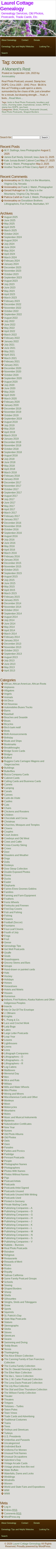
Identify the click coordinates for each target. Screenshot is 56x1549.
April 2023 (9, 294)
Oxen (7, 1144)
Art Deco (8, 700)
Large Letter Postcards (16, 1033)
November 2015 (12, 566)
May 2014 (9, 627)
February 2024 (12, 260)
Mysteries (9, 1120)
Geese (7, 942)
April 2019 (9, 432)
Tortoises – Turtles (13, 1406)
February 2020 (12, 402)
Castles (8, 801)
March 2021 (10, 358)
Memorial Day (11, 1073)
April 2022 (9, 331)
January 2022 (11, 341)
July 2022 (9, 321)
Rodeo (7, 1268)
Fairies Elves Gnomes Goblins (20, 888)
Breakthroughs (12, 747)
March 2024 (10, 257)
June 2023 (9, 287)
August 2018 (11, 455)
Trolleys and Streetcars (16, 1429)
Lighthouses (10, 1043)
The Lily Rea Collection (16, 1386)
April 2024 (9, 254)
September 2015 (13, 573)
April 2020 (9, 395)
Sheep (7, 1292)
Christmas (9, 821)
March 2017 (10, 512)
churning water (15, 104)
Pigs (6, 1177)
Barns (7, 710)
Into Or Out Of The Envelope (19, 1010)
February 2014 (12, 637)
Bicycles (8, 724)
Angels (8, 694)
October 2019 (11, 415)
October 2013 (11, 650)
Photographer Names (15, 1164)
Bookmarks (10, 744)
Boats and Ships (13, 741)
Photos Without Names (16, 1174)
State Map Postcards (15, 1319)
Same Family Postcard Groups (20, 1278)
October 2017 (11, 489)
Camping (9, 788)
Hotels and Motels (13, 989)
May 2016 (9, 546)
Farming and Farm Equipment (20, 895)
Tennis (7, 1349)
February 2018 (12, 475)
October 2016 (11, 529)
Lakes (7, 1030)
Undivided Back (12, 1446)
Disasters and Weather (16, 855)
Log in (7, 1507)
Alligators (9, 690)
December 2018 (12, 442)
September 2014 (13, 613)
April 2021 (9, 354)
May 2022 (9, 328)
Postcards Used (12, 1198)
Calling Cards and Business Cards (22, 781)
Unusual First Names (15, 1453)
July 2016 (9, 539)
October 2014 (11, 610)
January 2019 (11, 438)
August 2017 (11, 496)
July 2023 (9, 284)
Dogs (7, 858)
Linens (7, 1046)
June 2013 (9, 664)
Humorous (9, 996)
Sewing (8, 1285)
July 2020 (9, 385)
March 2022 (10, 334)
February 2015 (12, 597)
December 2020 (12, 368)
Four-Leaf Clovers (13, 929)
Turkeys (8, 1433)
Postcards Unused (38, 109)
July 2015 (9, 580)
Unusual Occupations (15, 1456)
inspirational (28, 104)
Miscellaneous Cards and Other (21, 1097)
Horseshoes (10, 986)
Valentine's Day (12, 1460)
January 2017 (11, 519)
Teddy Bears (10, 1345)
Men (6, 1077)
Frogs (7, 936)
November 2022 (12, 308)
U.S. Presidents (12, 1436)
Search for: (6, 137)
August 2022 (11, 318)
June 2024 (9, 247)
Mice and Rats (11, 1080)
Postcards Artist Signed (16, 1188)
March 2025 (10, 230)
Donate (37, 40)
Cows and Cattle (13, 841)
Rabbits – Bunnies (14, 1245)
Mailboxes (9, 1070)
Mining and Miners (14, 1094)
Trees (7, 1426)
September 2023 (13, 277)
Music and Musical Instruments (20, 1117)
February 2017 (12, 516)
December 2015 (12, 563)
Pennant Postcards (14, 1157)
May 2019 (9, 428)
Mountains (9, 1110)
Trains (7, 1423)
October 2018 (11, 449)
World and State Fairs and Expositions (24, 1487)
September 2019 (13, 418)
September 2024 (13, 237)
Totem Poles (10, 1409)
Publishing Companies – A (18, 1208)
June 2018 (9, 462)
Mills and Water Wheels (16, 1087)
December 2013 (12, 643)
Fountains (9, 925)
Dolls (7, 862)
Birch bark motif (12, 727)
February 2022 (12, 338)
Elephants (9, 885)
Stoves (7, 1332)
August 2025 (11, 217)
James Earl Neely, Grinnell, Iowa (21, 157)
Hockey (8, 976)
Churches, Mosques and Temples (22, 825)
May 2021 (9, 351)
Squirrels (9, 1312)
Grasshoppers (11, 959)
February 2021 (12, 361)
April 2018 (9, 469)
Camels (8, 784)
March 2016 (10, 553)
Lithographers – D (13, 1056)
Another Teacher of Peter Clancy (21, 167)
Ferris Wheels (11, 902)
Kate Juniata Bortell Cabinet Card (22, 160)
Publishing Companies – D (18, 1211)
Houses (8, 993)
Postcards (24, 109)
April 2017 (9, 509)
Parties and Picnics (14, 1151)
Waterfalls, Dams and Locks (19, 1473)
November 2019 (12, 412)
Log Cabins (10, 1067)
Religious (9, 1255)
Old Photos (10, 1137)
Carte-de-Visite (12, 798)
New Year (9, 1127)
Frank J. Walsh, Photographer (20, 164)
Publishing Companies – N (18, 1235)
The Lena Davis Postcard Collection (23, 1382)
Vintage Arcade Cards (15, 1463)
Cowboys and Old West (16, 838)
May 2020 (9, 392)
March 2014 (10, 633)
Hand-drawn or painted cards (19, 969)
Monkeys (9, 1100)
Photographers (12, 1167)
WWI (6, 1490)
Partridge (9, 1154)
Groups (8, 966)
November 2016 (12, 526)
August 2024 (11, 240)
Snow (7, 1305)
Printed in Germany (14, 1201)
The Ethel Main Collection (18, 1372)
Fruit (6, 939)
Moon (7, 1104)
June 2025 (9, 220)
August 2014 (11, 617)
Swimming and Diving (15, 1342)
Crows (7, 848)
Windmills (9, 1480)
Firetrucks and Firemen (16, 905)
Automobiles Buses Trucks (18, 707)
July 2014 (9, 620)
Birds (15, 109)
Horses (8, 983)
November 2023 (12, 270)
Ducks (7, 878)
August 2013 (11, 657)
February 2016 (12, 556)
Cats (6, 805)
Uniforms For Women (15, 1450)
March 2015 (10, 593)
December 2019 (12, 408)
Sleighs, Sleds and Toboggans (20, 1302)
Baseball (9, 714)
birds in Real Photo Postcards (21, 102)
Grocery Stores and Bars (17, 962)
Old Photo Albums (13, 1134)
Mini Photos (10, 1090)
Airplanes (9, 687)
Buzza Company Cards (16, 774)
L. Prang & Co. (12, 1020)
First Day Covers (13, 909)
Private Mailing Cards (15, 1204)
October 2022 (11, 311)
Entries (10, 1510)
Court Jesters (11, 835)
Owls (7, 1140)
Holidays (9, 979)
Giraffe (7, 952)
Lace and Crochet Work (16, 1023)
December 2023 (12, 267)
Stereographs (11, 1325)
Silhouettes (10, 1299)
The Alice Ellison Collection (18, 1355)
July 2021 (9, 344)
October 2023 (11, 274)
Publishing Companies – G (18, 1214)
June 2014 (9, 623)
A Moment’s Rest (16, 69)
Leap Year (9, 1036)
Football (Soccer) (13, 922)
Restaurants (10, 1258)
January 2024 (11, 264)
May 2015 (9, 586)
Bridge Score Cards (14, 751)
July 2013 (9, 660)
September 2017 (13, 492)
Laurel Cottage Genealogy (27, 1543)
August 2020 (11, 381)
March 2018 (10, 472)
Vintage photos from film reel (19, 1466)
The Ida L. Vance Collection (18, 1376)
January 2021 (11, 365)
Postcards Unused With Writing (20, 1194)
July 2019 (9, 425)
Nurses (8, 1130)
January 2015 (11, 600)
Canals (8, 791)
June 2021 (9, 348)
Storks (7, 1329)
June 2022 (9, 324)
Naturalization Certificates (18, 1124)
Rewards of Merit (13, 1261)
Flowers (8, 919)
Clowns (8, 828)
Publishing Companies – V (18, 1241)
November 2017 (12, 486)
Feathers (9, 899)
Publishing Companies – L (18, 1228)
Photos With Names (14, 1171)
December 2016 (12, 523)
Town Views (10, 1413)
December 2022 (12, 304)
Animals (8, 697)
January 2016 (11, 559)
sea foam (23, 107)
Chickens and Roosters (16, 811)
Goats (7, 956)
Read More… (16, 98)
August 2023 (11, 281)
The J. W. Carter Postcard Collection (23, 1379)
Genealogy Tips (12, 946)
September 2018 (13, 452)
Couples (8, 831)
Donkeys (9, 865)
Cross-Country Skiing (15, 845)
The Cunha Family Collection (19, 1366)
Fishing (8, 915)
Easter (7, 882)
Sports (7, 1309)
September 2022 (13, 314)
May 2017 (9, 506)
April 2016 (9, 549)
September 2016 (13, 533)
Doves (7, 875)
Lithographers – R (13, 1063)
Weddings (9, 1477)
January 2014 (11, 640)
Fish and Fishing (13, 912)
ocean (39, 104)
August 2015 (11, 576)
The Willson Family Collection (20, 1393)
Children (8, 815)
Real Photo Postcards (12, 112)
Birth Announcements (15, 734)
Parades (8, 1147)
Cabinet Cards (12, 778)
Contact (25, 40)
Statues (8, 1322)
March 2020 (10, 398)
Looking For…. (45, 46)
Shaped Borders (31, 112)
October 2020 (11, 375)
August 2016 (11, 536)
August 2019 (11, 422)
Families (8, 892)
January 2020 (11, 405)
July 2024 (9, 244)
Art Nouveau (10, 704)
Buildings (9, 767)
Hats (6, 972)
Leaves (8, 1040)
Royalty (8, 1272)
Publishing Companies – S (18, 1238)
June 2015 (9, 583)
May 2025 (9, 223)
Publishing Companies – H (18, 1218)
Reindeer (9, 1251)
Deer (6, 852)
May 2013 (9, 667)
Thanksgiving (11, 1352)
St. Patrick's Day (13, 1315)
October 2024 (11, 234)
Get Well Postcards (14, 949)
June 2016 (9, 543)
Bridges (8, 754)
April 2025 (9, 227)
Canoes (8, 794)
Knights (8, 1016)
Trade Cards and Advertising (19, 1416)
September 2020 (13, 378)
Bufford (8, 757)
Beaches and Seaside (16, 717)
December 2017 (12, 482)
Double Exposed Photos (17, 872)
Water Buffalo (11, 1470)
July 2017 (9, 499)
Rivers (7, 1265)
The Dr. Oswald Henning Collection (23, 1369)
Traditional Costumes (15, 1419)
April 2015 (9, 590)
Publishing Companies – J (18, 1221)
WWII (7, 1493)
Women (8, 1483)
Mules (7, 1114)
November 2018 (12, 445)
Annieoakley (8, 76)
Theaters (9, 1399)
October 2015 (11, 570)
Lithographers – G (13, 1060)
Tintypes (8, 1403)
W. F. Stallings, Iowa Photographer (22, 150)
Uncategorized (12, 1443)
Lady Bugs (10, 1026)
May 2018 (9, 465)
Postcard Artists (12, 1181)
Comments (12, 1513)
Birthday (8, 737)
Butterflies (9, 771)
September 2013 (13, 654)
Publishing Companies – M (18, 1231)
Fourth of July (11, 932)
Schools (8, 1282)
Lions (7, 1050)
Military (8, 1083)
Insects (8, 1006)
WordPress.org (12, 1517)
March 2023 (10, 297)
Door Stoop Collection (16, 868)
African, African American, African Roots (25, 683)
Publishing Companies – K (18, 1225)
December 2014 (12, 603)
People (8, 1161)
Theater (8, 1396)
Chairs (7, 808)
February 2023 (12, 301)
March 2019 (10, 435)
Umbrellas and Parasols (17, 1440)
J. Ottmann (10, 1013)
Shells (7, 1295)
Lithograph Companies (16, 1053)
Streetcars (9, 1335)
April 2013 (9, 670)
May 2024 (9, 250)
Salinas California (13, 1275)
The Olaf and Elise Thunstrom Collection (25, 1389)
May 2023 (9, 291)
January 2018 (11, 479)
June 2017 (9, 502)
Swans (7, 1339)
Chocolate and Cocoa (15, 818)
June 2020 (9, 388)
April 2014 (9, 630)
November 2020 (12, 371)
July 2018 (9, 459)
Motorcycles (10, 1107)
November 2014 (12, 607)
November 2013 (12, 647)
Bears (7, 721)
